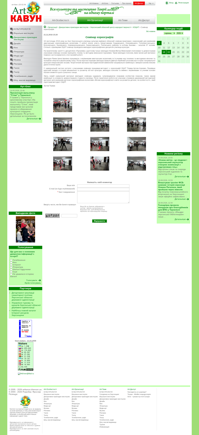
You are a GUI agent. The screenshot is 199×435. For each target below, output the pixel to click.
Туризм (102, 424)
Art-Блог (105, 3)
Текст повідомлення (66, 192)
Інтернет (16, 265)
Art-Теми (122, 20)
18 (164, 52)
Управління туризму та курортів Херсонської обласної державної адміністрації (26, 305)
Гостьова (115, 3)
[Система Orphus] (25, 337)
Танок (16, 68)
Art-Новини (93, 3)
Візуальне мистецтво (24, 33)
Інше (14, 272)
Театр (16, 72)
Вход (171, 3)
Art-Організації (95, 20)
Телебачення (18, 260)
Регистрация (183, 3)
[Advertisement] (25, 168)
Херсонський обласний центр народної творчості (110, 27)
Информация (104, 427)
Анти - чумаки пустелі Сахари (138, 396)
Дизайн (17, 43)
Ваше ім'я (71, 185)
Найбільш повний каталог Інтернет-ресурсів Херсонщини (24, 312)
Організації (52, 27)
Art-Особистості (60, 20)
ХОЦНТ (136, 27)
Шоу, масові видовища (24, 80)
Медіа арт (18, 56)
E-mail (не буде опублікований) (62, 189)
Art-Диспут (139, 3)
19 (168, 52)
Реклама (18, 64)
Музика (17, 60)
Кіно (16, 47)
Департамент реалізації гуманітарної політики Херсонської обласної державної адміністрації (23, 296)
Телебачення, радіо (23, 76)
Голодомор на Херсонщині (109, 394)
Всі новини (150, 31)
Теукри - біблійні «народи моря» (139, 394)
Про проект (127, 3)
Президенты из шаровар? (136, 392)
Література (19, 51)
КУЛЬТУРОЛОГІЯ (22, 29)
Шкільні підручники (21, 269)
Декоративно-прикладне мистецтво (25, 38)
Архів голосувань (33, 283)
